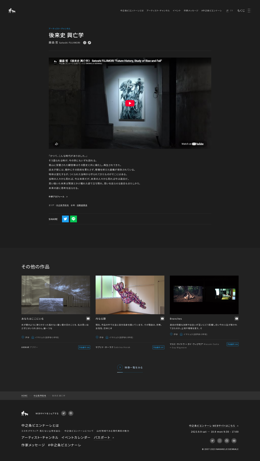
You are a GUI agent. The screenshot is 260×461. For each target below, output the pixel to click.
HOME (24, 395)
